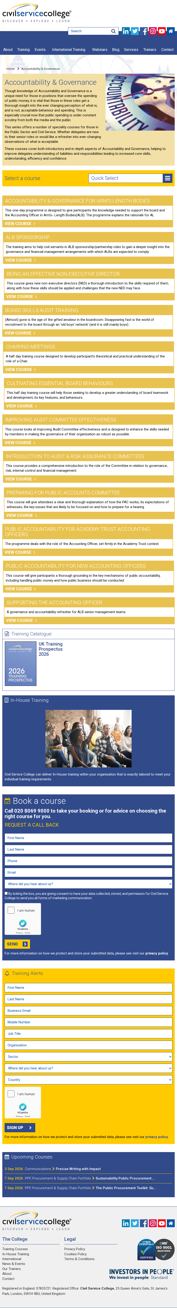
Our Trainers (11, 1269)
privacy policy (156, 953)
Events (40, 49)
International (11, 1259)
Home (10, 68)
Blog (115, 49)
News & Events (13, 1264)
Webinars (99, 49)
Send (12, 944)
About (8, 49)
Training (23, 49)
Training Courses (15, 1249)
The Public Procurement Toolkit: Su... (90, 1188)
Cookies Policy (75, 1254)
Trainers (149, 49)
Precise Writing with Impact (63, 1169)
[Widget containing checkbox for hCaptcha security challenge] (23, 919)
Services (131, 49)
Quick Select (104, 178)
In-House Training (30, 700)
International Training (68, 49)
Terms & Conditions (79, 1259)
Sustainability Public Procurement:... (90, 1178)
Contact (167, 49)
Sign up (15, 1127)
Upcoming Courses (31, 1157)
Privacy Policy (74, 1249)
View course (18, 223)
